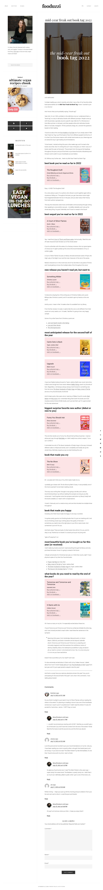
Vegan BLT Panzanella (20, 170)
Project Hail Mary (52, 562)
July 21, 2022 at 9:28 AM (57, 813)
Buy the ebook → (52, 178)
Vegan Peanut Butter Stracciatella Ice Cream (21, 162)
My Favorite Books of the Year (23, 145)
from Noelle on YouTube (67, 132)
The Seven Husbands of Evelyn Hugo (64, 389)
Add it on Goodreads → (54, 180)
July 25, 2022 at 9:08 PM (60, 832)
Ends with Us (64, 665)
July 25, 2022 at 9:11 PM (60, 745)
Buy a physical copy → (53, 175)
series (63, 239)
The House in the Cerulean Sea (56, 569)
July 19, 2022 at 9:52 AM (57, 767)
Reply (46, 738)
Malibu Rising (75, 384)
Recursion (54, 398)
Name (47, 880)
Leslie (51, 251)
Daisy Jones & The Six (83, 389)
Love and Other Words (54, 325)
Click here (16, 51)
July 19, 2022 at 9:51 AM (57, 721)
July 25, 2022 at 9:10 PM (60, 791)
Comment (48, 854)
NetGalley (62, 438)
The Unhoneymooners (54, 327)
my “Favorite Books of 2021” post (79, 665)
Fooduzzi (51, 6)
